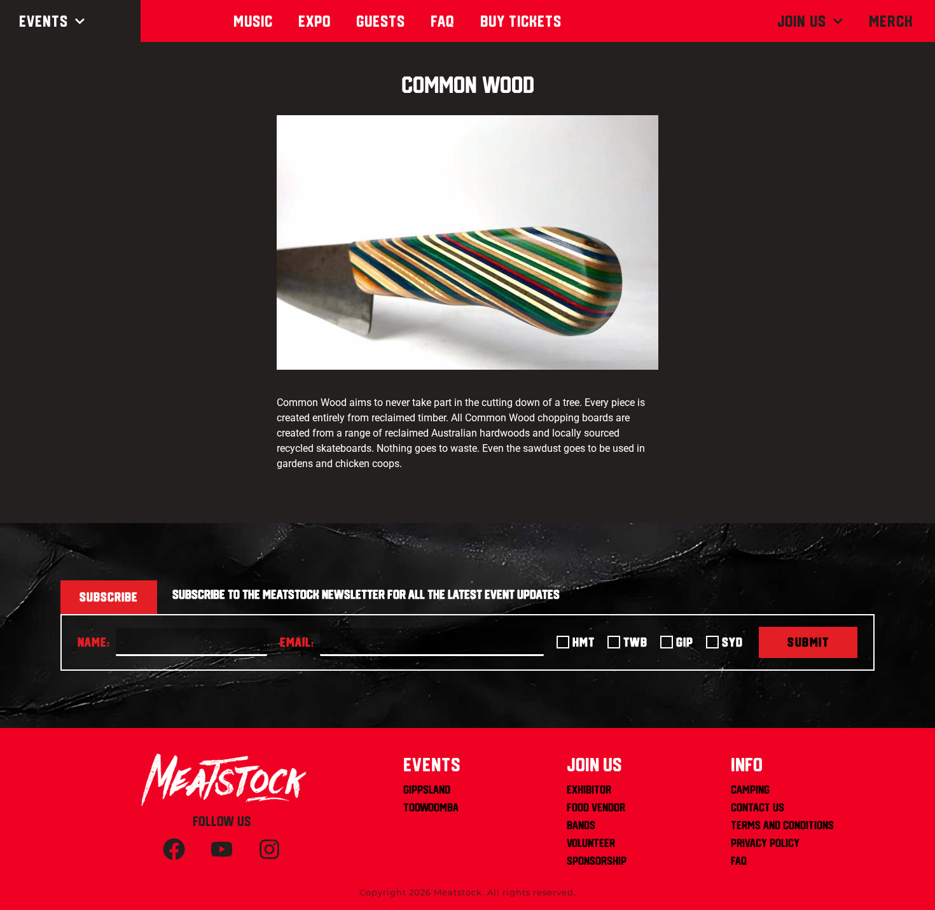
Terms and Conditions (782, 825)
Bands (581, 825)
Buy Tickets (521, 21)
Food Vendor (596, 807)
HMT (583, 642)
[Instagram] (269, 849)
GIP (684, 642)
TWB (635, 642)
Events (43, 21)
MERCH (891, 21)
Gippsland (426, 789)
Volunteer (591, 843)
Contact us (757, 807)
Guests (380, 21)
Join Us (801, 21)
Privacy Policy (765, 843)
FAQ (739, 860)
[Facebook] (174, 849)
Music (253, 21)
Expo (314, 21)
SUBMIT (808, 642)
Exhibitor (589, 789)
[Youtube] (222, 849)
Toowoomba (431, 807)
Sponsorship (597, 860)
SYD (732, 642)
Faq (443, 21)
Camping (750, 789)
